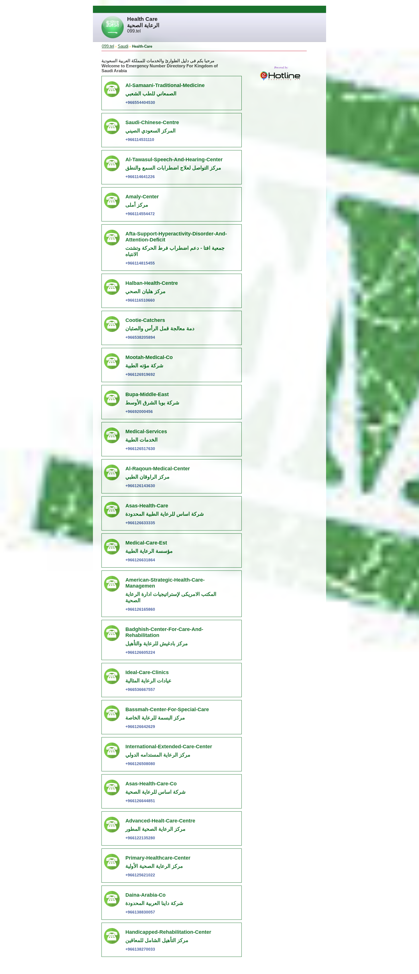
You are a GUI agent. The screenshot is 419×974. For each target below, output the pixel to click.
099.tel (108, 46)
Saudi (123, 46)
